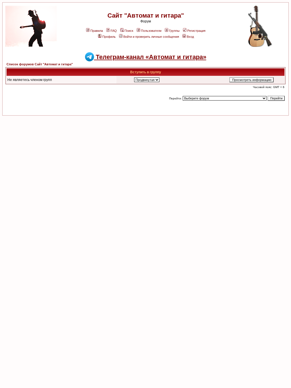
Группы (174, 30)
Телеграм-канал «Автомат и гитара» (150, 57)
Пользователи (151, 30)
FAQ (114, 30)
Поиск (128, 30)
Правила (96, 30)
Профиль (109, 36)
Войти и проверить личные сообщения (151, 36)
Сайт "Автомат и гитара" (145, 15)
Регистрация (196, 30)
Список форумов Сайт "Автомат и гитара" (40, 64)
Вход (190, 36)
